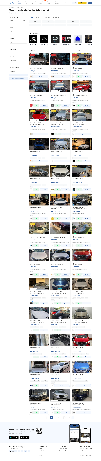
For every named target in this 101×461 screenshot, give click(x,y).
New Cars (26, 2)
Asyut (75, 327)
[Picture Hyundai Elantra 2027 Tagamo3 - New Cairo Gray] (39, 171)
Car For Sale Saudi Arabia (64, 453)
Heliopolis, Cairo (55, 157)
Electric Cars (42, 2)
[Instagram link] (29, 451)
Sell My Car (82, 2)
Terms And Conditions (44, 453)
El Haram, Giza (34, 242)
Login (89, 2)
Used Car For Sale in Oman (85, 455)
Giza (75, 213)
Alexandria (76, 242)
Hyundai (39, 73)
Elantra (44, 73)
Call (41, 76)
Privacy (41, 455)
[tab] (31, 17)
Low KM (88, 242)
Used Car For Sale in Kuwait (86, 448)
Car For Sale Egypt (63, 448)
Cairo (53, 100)
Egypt (13, 451)
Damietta (54, 409)
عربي (75, 2)
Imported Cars (33, 2)
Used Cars (19, 2)
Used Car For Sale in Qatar (85, 453)
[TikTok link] (22, 451)
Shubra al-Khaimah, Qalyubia (58, 298)
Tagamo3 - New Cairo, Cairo (78, 100)
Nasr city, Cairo (34, 129)
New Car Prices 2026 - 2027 (18, 78)
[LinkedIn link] (25, 451)
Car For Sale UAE (62, 450)
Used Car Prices (18, 75)
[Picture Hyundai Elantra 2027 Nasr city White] (82, 144)
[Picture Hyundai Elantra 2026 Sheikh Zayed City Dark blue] (82, 395)
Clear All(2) (26, 13)
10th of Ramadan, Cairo (57, 242)
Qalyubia (33, 327)
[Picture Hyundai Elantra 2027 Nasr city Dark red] (60, 59)
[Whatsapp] (79, 76)
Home (41, 448)
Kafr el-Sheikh (55, 353)
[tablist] (60, 17)
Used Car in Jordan (84, 450)
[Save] (47, 55)
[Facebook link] (19, 451)
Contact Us (42, 450)
